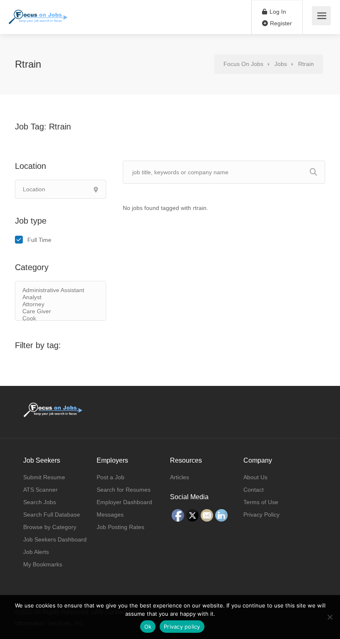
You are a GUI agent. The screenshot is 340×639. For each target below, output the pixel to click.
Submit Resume (44, 477)
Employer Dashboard (124, 502)
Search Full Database (51, 514)
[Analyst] (61, 297)
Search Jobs (39, 502)
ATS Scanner (40, 489)
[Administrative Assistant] (61, 290)
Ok (148, 626)
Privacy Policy (261, 514)
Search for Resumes (124, 489)
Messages (110, 514)
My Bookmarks (42, 564)
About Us (255, 477)
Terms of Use (260, 502)
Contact (253, 489)
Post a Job (110, 477)
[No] (329, 617)
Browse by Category (49, 527)
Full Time (39, 240)
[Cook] (61, 318)
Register (280, 23)
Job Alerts (36, 552)
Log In (277, 11)
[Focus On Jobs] (38, 12)
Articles (179, 477)
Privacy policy (182, 626)
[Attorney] (61, 304)
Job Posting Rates (120, 527)
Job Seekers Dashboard (55, 539)
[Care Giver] (61, 311)
